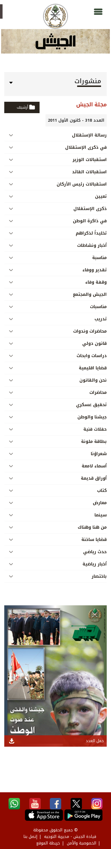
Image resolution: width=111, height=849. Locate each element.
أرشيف (22, 107)
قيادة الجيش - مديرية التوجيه (70, 836)
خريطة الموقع (48, 843)
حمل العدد (95, 741)
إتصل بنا (30, 836)
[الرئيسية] (55, 16)
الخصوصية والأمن (81, 843)
